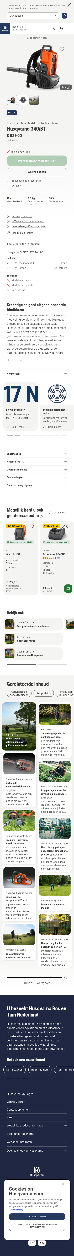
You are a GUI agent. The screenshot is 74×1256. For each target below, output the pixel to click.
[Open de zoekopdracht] (53, 28)
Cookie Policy (16, 1209)
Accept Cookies (37, 1216)
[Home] (5, 28)
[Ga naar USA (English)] (64, 16)
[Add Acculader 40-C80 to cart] (68, 588)
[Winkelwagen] (61, 28)
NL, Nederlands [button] (19, 30)
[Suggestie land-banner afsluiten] (69, 5)
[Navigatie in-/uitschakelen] (70, 28)
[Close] (63, 1183)
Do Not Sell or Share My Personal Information (37, 1225)
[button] (62, 49)
